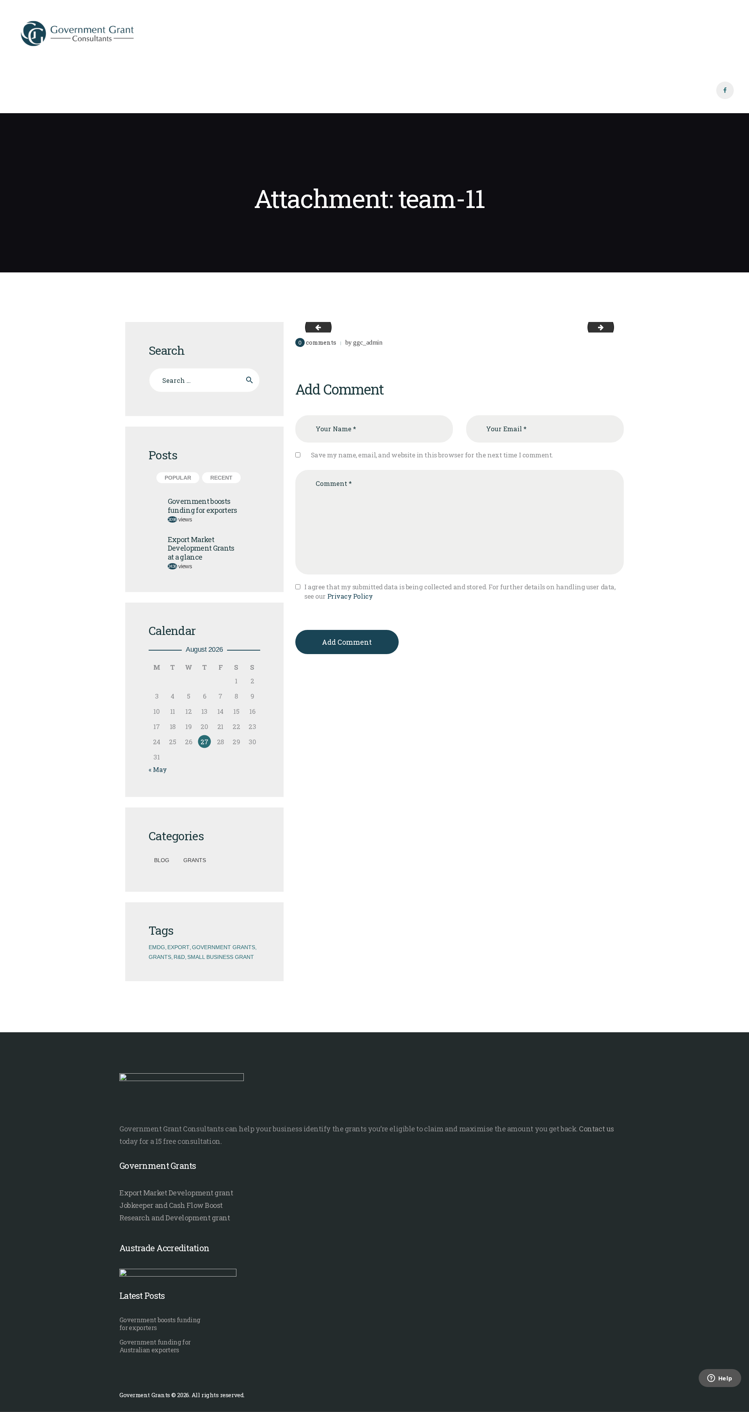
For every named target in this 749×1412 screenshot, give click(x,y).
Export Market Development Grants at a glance (201, 548)
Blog (161, 860)
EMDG (157, 947)
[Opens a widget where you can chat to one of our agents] (719, 1388)
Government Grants (157, 1165)
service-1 (610, 327)
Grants (194, 860)
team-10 (315, 327)
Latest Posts (142, 1295)
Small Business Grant (220, 957)
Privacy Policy (350, 596)
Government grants (223, 947)
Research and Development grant (174, 1217)
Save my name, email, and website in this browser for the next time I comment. (432, 455)
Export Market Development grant (176, 1192)
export (178, 947)
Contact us (596, 1128)
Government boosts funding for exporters (202, 505)
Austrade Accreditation (164, 1248)
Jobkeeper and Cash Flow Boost (171, 1205)
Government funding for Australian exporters (154, 1346)
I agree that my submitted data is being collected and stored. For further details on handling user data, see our (459, 592)
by (364, 342)
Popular (178, 478)
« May (158, 769)
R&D (179, 957)
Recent (221, 478)
